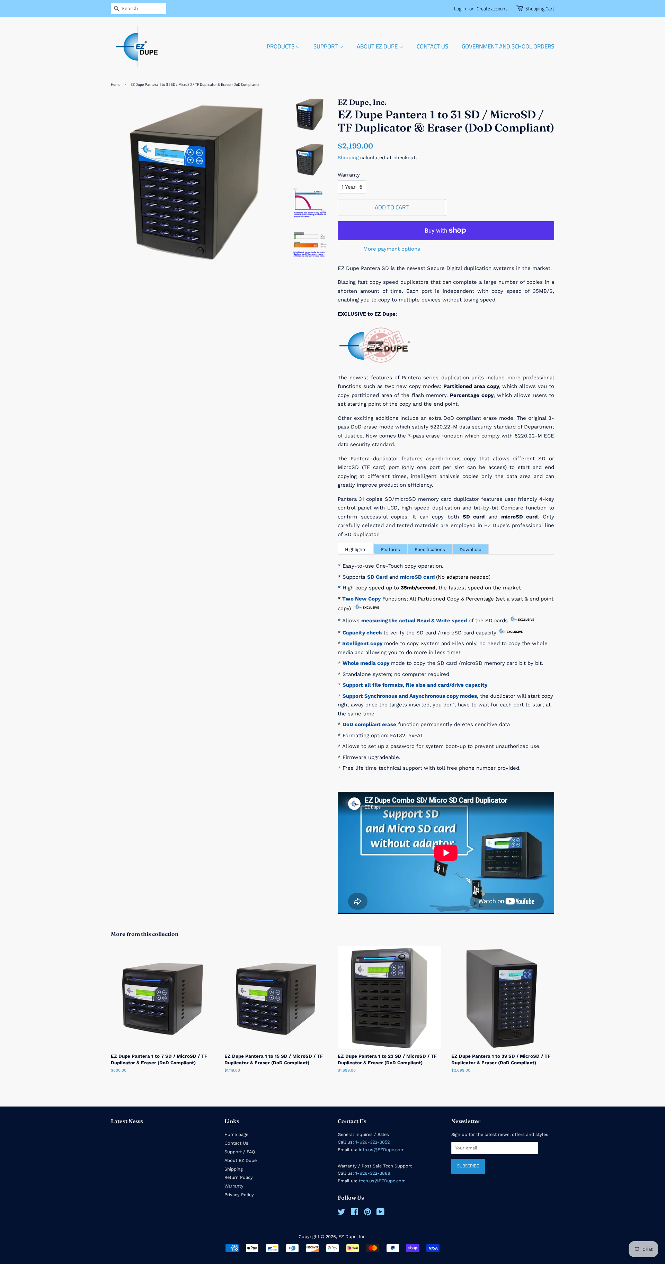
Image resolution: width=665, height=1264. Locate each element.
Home (116, 84)
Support (326, 46)
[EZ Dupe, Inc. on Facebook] (354, 1213)
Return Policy (238, 1177)
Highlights (355, 549)
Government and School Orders (508, 46)
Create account (492, 8)
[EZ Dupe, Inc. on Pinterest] (367, 1213)
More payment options (391, 249)
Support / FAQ (239, 1151)
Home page (236, 1134)
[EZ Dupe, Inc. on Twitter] (341, 1213)
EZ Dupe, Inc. (352, 1236)
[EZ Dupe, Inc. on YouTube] (380, 1213)
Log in (460, 8)
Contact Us (432, 46)
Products (281, 46)
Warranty (349, 175)
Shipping (348, 157)
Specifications (430, 549)
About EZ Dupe (378, 46)
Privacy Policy (239, 1194)
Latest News (127, 1121)
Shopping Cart (539, 8)
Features (390, 549)
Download (470, 549)
